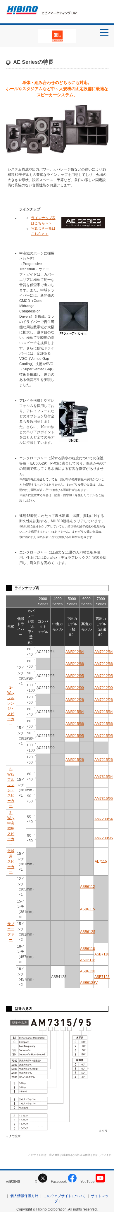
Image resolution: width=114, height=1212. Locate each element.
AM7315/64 (103, 777)
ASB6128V (89, 983)
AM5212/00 (74, 688)
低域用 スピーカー (10, 861)
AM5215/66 (74, 724)
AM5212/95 (74, 676)
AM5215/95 (74, 736)
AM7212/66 (103, 664)
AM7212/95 (103, 676)
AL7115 (101, 861)
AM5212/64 (74, 652)
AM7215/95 (103, 736)
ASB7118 (101, 954)
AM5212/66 (74, 664)
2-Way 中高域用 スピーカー (10, 828)
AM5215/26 (74, 760)
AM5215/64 (74, 712)
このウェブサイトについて (65, 1196)
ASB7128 (102, 977)
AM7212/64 (103, 652)
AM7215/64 (103, 712)
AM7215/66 (103, 724)
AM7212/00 (103, 688)
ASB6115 (87, 909)
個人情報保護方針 (24, 1196)
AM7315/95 (103, 799)
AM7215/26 (103, 760)
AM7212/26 (103, 700)
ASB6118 (87, 949)
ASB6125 (87, 932)
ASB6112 (87, 887)
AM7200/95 (103, 838)
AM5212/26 (74, 700)
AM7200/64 (103, 819)
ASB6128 (87, 971)
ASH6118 (87, 960)
